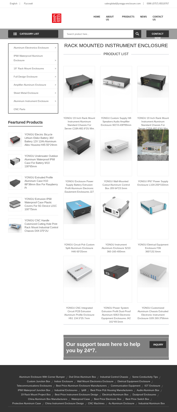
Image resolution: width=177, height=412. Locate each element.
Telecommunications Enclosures (34, 385)
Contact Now (158, 34)
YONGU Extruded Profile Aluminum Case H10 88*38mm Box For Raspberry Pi (41, 182)
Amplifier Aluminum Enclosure (35, 84)
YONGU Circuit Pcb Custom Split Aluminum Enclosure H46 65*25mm (79, 248)
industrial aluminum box (151, 403)
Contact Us (158, 18)
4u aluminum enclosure (121, 403)
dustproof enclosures (144, 394)
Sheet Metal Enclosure (35, 93)
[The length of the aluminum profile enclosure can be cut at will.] (79, 271)
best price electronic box (107, 399)
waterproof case (80, 399)
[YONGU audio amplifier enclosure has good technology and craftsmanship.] (116, 81)
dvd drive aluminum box (82, 376)
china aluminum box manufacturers (47, 399)
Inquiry (158, 344)
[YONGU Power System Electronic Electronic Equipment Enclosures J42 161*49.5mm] (116, 271)
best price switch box (137, 399)
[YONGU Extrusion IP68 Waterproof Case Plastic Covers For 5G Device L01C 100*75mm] (15, 203)
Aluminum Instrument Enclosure (35, 101)
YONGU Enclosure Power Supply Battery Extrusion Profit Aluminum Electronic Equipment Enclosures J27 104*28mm (79, 188)
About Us (110, 18)
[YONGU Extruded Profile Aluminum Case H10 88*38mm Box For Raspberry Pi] (15, 182)
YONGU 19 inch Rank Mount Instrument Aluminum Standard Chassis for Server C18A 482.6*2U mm (79, 123)
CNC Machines (96, 403)
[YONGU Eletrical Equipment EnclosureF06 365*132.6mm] (153, 208)
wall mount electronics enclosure (95, 381)
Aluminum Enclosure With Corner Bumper (42, 376)
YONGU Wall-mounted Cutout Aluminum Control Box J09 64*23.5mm (116, 185)
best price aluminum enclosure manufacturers (81, 385)
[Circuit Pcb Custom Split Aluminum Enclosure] (79, 208)
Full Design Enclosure (35, 76)
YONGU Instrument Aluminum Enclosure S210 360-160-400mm (116, 248)
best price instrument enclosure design (76, 394)
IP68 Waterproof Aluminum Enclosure (35, 58)
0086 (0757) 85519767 (158, 3)
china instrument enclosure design (64, 403)
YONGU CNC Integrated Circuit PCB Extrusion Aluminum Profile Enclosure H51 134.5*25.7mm (79, 313)
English (13, 3)
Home (97, 16)
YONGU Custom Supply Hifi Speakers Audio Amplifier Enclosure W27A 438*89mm (116, 121)
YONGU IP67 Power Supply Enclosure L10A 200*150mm (153, 183)
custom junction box (38, 381)
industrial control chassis (114, 376)
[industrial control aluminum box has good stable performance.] (116, 145)
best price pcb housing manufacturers (111, 390)
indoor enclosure (63, 381)
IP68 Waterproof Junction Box (34, 390)
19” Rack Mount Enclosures (35, 68)
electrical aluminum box (115, 394)
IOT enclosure (152, 385)
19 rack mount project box (36, 394)
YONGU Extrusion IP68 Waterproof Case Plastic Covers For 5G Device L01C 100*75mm (41, 204)
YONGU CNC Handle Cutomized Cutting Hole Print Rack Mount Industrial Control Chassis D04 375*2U (41, 225)
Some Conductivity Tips (145, 376)
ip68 (83, 390)
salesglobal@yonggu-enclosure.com (123, 3)
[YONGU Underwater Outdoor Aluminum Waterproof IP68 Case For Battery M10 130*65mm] (15, 160)
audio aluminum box (148, 390)
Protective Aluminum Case (26, 403)
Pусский (28, 3)
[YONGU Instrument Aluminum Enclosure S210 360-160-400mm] (116, 208)
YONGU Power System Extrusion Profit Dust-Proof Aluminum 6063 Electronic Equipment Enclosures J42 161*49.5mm (116, 314)
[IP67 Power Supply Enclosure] (153, 145)
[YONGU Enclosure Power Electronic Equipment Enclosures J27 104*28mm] (79, 145)
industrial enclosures (65, 390)
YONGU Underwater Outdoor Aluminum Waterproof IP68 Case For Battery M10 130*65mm (41, 161)
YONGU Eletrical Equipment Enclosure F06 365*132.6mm (153, 248)
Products (128, 16)
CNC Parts (19, 109)
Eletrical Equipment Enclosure (134, 381)
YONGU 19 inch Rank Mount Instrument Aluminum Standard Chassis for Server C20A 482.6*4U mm (153, 123)
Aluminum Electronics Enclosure (35, 47)
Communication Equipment (125, 385)
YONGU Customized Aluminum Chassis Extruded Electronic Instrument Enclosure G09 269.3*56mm (153, 313)
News (143, 16)
